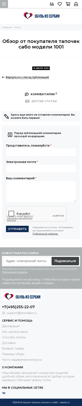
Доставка (9, 343)
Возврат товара (13, 348)
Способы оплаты (14, 337)
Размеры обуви (13, 354)
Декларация (11, 326)
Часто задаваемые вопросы (22, 359)
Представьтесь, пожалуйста (28, 145)
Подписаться (65, 261)
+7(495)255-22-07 (18, 307)
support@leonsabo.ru (22, 313)
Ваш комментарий (21, 178)
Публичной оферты (45, 233)
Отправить (17, 229)
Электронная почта (22, 161)
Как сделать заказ (15, 332)
